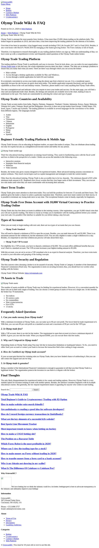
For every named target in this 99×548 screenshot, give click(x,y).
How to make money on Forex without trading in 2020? (28, 453)
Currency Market (12, 13)
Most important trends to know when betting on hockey (28, 429)
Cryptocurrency (12, 17)
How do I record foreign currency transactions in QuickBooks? (32, 414)
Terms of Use (11, 518)
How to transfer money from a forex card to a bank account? (31, 458)
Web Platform (11, 15)
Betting (8, 10)
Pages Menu (5, 4)
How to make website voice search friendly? (22, 404)
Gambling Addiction (13, 525)
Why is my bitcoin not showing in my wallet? (23, 463)
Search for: (5, 390)
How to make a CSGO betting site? (18, 434)
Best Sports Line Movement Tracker (19, 424)
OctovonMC (8, 545)
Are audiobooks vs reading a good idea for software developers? (32, 409)
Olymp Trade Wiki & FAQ (14, 394)
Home (8, 8)
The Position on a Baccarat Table (17, 439)
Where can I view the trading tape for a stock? (24, 448)
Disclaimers (10, 523)
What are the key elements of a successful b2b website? (28, 419)
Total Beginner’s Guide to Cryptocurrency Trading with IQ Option (34, 399)
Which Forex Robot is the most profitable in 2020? (26, 443)
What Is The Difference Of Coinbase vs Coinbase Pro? (28, 468)
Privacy (9, 521)
